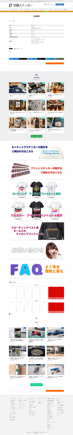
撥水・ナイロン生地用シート (33, 407)
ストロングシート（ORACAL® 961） (13, 407)
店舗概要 (48, 426)
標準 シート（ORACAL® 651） (13, 403)
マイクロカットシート (14, 405)
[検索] (55, 63)
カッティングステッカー (13, 398)
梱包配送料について (50, 411)
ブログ (36, 322)
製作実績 (36, 77)
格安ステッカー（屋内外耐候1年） (22, 400)
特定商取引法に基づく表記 (50, 398)
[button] (36, 136)
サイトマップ (49, 429)
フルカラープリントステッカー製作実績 (60, 407)
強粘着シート (40, 402)
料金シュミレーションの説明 (50, 422)
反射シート (31, 409)
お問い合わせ (60, 4)
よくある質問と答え (50, 416)
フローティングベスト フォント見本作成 (50, 403)
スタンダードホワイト (22, 404)
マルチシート (31, 403)
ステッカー (20, 398)
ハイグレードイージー (22, 406)
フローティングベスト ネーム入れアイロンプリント (32, 412)
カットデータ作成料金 (12, 412)
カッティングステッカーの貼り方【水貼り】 (13, 419)
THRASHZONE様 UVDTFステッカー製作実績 (55, 112)
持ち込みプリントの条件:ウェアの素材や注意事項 (51, 400)
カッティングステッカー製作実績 (60, 402)
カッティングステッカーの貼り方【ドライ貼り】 (13, 417)
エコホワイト (21, 402)
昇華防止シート (32, 405)
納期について (49, 409)
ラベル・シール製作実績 (60, 412)
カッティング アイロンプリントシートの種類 (32, 401)
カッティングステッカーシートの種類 (13, 400)
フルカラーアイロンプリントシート (41, 399)
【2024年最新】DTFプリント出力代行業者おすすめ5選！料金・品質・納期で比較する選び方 (36, 359)
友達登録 (46, 11)
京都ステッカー (36, 433)
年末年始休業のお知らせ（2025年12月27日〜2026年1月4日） (34, 11)
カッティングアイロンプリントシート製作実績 (60, 405)
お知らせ (58, 398)
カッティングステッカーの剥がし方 (13, 414)
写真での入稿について (50, 418)
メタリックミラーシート (14, 410)
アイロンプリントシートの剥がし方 (50, 406)
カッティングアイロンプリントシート (31, 399)
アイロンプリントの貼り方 (32, 415)
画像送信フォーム (49, 413)
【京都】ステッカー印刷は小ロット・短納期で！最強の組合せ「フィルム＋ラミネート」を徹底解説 (36, 340)
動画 (47, 420)
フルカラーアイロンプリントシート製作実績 (60, 410)
